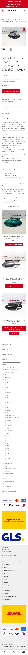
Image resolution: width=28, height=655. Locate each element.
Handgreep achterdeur (10, 468)
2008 (8, 385)
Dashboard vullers (9, 372)
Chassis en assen (7, 346)
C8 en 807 (9, 448)
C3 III (8, 428)
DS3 (8, 450)
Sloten (6, 478)
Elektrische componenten (9, 352)
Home (4, 19)
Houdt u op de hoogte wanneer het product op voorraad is (14, 328)
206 (7, 387)
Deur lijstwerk (8, 374)
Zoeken (14, 652)
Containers (6, 349)
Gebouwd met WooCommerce (17, 646)
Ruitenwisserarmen (9, 476)
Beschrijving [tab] (5, 108)
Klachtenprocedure (9, 585)
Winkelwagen (7, 599)
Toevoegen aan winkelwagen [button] (14, 244)
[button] (24, 29)
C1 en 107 (9, 423)
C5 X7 (8, 445)
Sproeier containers (9, 481)
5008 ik (8, 410)
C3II (8, 433)
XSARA (8, 458)
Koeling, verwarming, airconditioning (12, 362)
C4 (7, 435)
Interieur (5, 359)
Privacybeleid (7, 564)
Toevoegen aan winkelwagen (11, 91)
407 (7, 407)
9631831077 (10, 101)
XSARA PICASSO (10, 461)
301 (7, 395)
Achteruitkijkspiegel (9, 367)
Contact (6, 576)
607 (7, 412)
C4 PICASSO (9, 438)
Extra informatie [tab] (6, 113)
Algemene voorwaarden (10, 570)
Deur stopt (7, 377)
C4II (8, 440)
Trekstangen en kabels (8, 494)
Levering (6, 587)
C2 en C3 (9, 425)
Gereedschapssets (7, 357)
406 (7, 405)
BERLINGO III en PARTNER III (13, 415)
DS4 (8, 453)
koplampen (7, 471)
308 (7, 400)
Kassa (5, 579)
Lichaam (9, 19)
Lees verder (14, 333)
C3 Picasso (9, 430)
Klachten (6, 582)
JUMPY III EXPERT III (11, 456)
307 (7, 397)
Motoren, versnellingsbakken (10, 491)
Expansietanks (8, 463)
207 (7, 390)
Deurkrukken (15, 19)
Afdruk (5, 567)
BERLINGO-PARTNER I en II (13, 417)
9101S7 (5, 101)
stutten (7, 483)
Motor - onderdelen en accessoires (11, 489)
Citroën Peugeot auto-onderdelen (12, 561)
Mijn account (7, 590)
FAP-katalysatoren (7, 354)
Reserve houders (9, 473)
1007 (8, 382)
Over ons (6, 593)
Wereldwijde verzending (10, 596)
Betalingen (6, 573)
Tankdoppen (8, 486)
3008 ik (8, 392)
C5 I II (20, 19)
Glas (6, 466)
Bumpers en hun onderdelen (11, 369)
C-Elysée (9, 420)
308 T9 (8, 402)
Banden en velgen (7, 344)
